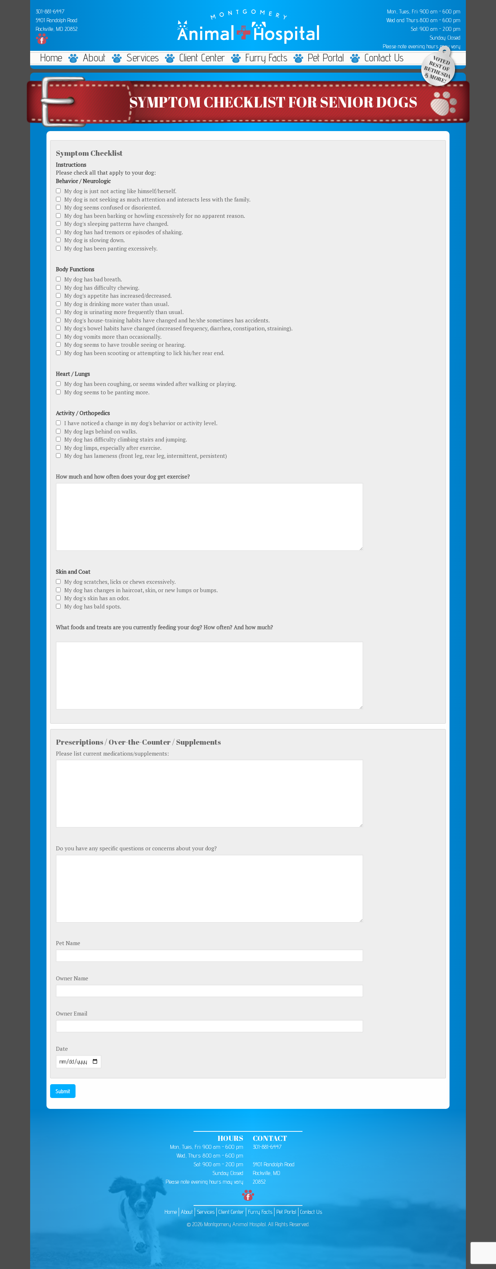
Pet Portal (326, 57)
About (94, 57)
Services (142, 57)
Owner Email (72, 1013)
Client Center (202, 57)
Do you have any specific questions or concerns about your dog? (136, 848)
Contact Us (384, 57)
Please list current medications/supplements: (112, 753)
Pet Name (68, 943)
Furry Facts (266, 57)
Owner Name (72, 978)
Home (51, 57)
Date (62, 1048)
